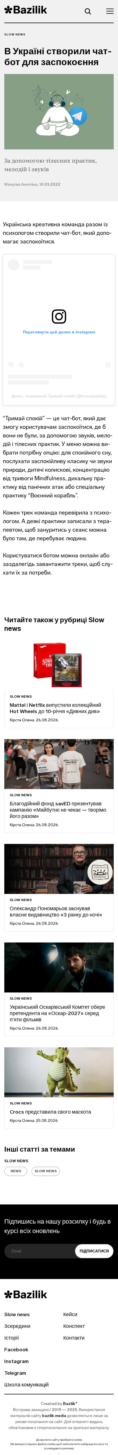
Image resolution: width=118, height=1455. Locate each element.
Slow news (14, 34)
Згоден (59, 1453)
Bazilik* (70, 1404)
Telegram (15, 1373)
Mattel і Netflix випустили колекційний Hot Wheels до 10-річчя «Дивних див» (55, 709)
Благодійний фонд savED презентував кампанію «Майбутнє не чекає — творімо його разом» (58, 810)
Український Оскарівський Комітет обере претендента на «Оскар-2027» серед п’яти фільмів (57, 1014)
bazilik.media (54, 1416)
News (16, 1171)
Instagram (16, 1361)
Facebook (16, 1350)
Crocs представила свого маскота (51, 1112)
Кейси (70, 1315)
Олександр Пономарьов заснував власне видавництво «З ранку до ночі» (56, 912)
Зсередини (17, 1326)
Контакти (73, 1338)
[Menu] (108, 11)
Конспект (74, 1326)
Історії (11, 1338)
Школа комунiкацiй (26, 1385)
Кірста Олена (22, 720)
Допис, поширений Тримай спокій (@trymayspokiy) (59, 396)
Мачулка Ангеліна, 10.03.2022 (32, 185)
